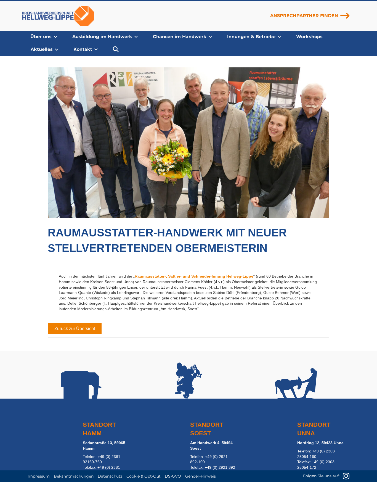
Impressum (39, 476)
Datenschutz (110, 476)
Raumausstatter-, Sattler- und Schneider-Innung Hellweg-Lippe (194, 276)
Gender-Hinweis (200, 476)
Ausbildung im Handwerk (102, 36)
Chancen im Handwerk (179, 36)
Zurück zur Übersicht (74, 328)
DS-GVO (173, 476)
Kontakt (82, 49)
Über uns (41, 36)
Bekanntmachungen (74, 476)
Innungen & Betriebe (251, 36)
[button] (55, 37)
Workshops (309, 36)
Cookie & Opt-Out (143, 476)
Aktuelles (42, 49)
